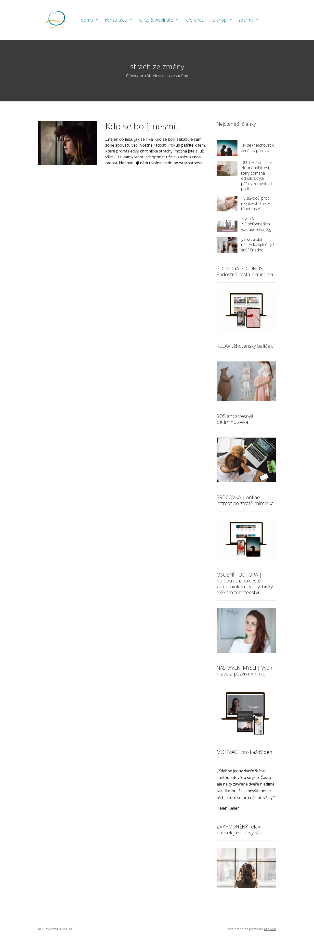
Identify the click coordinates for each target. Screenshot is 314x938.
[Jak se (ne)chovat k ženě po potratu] (227, 148)
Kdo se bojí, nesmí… (143, 126)
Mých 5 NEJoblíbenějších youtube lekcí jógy (256, 224)
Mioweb (270, 929)
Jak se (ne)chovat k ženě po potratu (257, 147)
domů (87, 20)
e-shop (219, 20)
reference (194, 20)
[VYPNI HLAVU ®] (56, 20)
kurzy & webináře (156, 20)
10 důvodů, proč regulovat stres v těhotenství (255, 203)
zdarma (245, 20)
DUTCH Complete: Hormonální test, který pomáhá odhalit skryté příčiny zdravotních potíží (257, 176)
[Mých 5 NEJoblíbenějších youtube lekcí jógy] (227, 224)
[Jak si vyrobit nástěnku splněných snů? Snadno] (227, 245)
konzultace (116, 20)
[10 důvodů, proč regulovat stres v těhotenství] (227, 204)
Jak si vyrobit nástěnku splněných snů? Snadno (258, 245)
